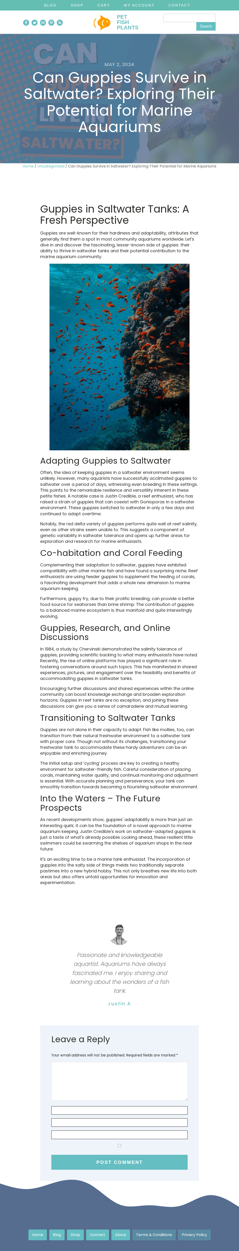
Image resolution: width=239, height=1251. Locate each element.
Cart (104, 5)
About (120, 1234)
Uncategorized (50, 166)
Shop (77, 5)
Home (28, 166)
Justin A (119, 1003)
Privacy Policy (194, 1234)
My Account (139, 5)
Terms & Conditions (154, 1234)
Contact (179, 5)
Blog (50, 5)
